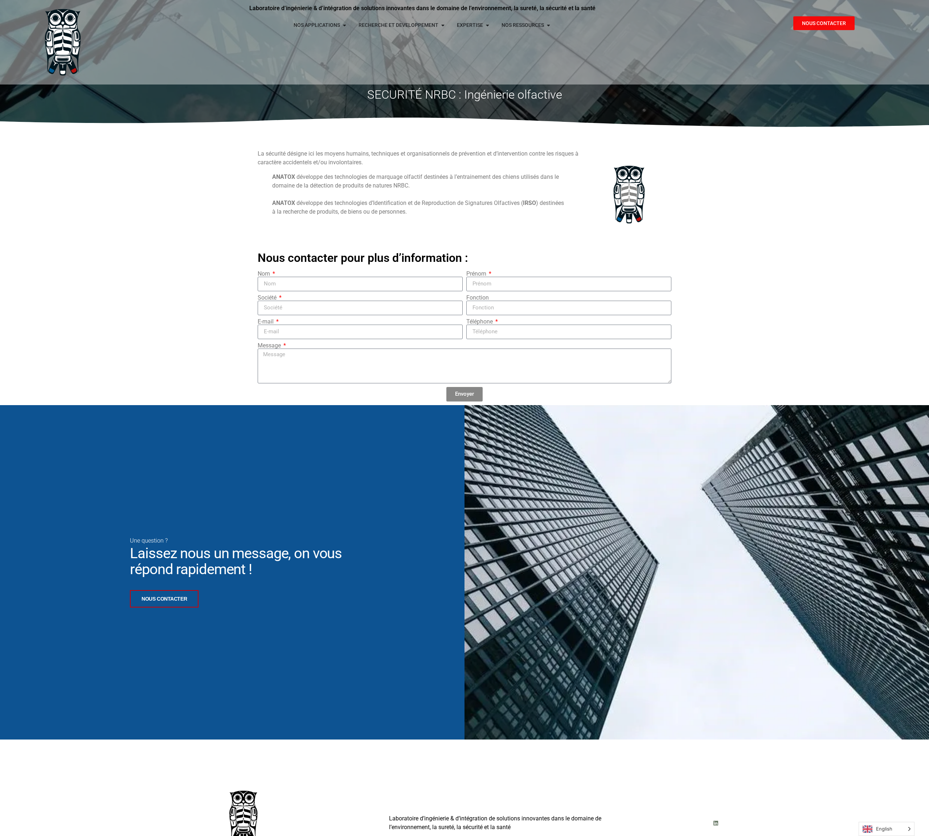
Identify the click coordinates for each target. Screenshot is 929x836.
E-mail (266, 322)
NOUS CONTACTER (164, 599)
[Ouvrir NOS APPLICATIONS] (344, 25)
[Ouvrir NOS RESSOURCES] (548, 25)
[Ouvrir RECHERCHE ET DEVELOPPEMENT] (442, 25)
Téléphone (480, 322)
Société (268, 298)
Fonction (477, 298)
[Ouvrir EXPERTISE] (487, 25)
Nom (264, 274)
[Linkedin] (716, 823)
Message (270, 346)
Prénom (477, 274)
